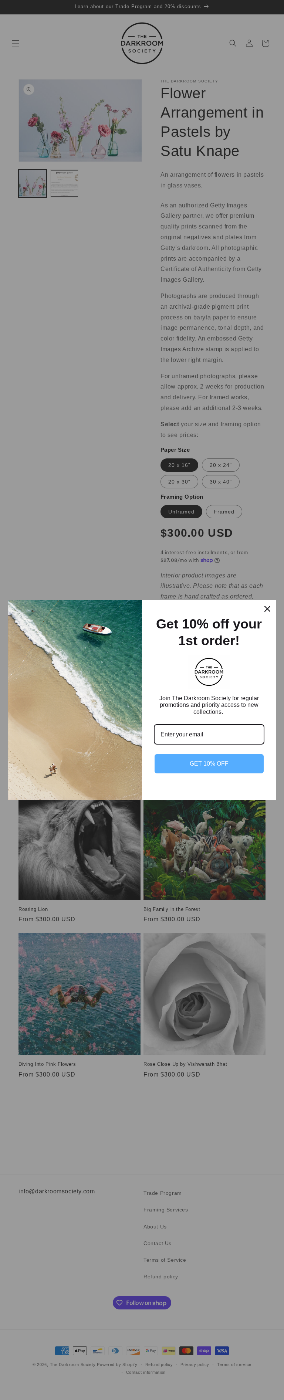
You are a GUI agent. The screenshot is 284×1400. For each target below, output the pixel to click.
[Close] (267, 609)
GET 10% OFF (209, 763)
